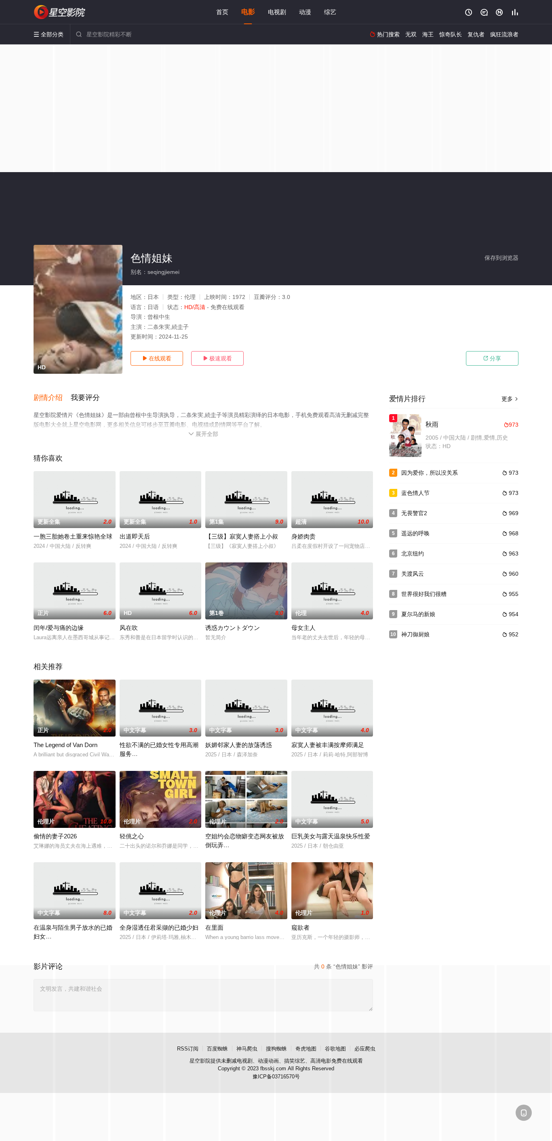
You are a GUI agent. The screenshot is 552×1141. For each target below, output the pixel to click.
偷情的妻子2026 (55, 836)
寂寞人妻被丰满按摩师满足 (327, 744)
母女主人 (303, 627)
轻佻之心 (132, 836)
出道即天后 (135, 536)
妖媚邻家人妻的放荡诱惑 (238, 744)
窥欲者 (300, 927)
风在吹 (129, 627)
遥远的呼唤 (415, 533)
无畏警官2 (414, 513)
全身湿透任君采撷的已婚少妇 (159, 927)
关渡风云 (412, 573)
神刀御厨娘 (415, 634)
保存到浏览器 (501, 258)
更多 (509, 399)
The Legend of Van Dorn (65, 744)
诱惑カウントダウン (232, 627)
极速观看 (217, 358)
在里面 (214, 927)
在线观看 (156, 358)
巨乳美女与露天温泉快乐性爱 (330, 836)
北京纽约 (412, 553)
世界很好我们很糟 (424, 594)
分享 (492, 358)
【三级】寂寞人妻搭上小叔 (241, 536)
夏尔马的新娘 (418, 614)
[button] (52, 398)
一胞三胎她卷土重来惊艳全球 (73, 536)
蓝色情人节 (415, 493)
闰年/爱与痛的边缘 (59, 627)
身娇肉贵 (303, 536)
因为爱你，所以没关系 (429, 472)
